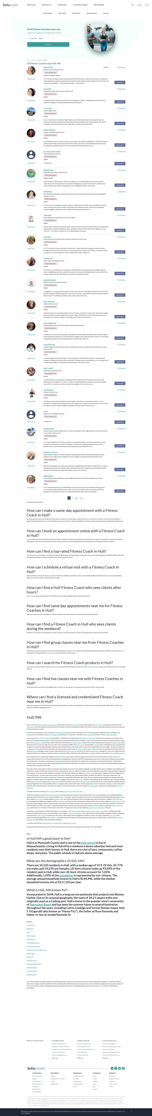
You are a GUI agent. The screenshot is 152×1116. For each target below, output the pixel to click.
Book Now (120, 82)
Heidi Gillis (47, 215)
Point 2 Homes (31, 936)
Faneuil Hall (121, 753)
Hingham (88, 749)
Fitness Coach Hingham (109, 1044)
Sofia (87, 519)
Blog (94, 1086)
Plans (74, 1086)
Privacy (111, 1086)
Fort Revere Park (84, 781)
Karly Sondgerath (50, 323)
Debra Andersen (50, 130)
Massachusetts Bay (38, 742)
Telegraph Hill (55, 781)
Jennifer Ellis (48, 258)
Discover (62, 5)
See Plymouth (31, 939)
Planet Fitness (41, 815)
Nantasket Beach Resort (34, 964)
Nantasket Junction (116, 801)
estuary (118, 757)
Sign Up (34, 1079)
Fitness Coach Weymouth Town (111, 1046)
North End (112, 753)
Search (48, 44)
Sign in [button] (140, 5)
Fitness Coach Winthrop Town (111, 1052)
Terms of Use (113, 1084)
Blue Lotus (113, 815)
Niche (28, 932)
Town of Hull (30, 925)
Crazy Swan (48, 108)
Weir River (61, 757)
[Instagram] (112, 1068)
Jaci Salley (47, 237)
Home (28, 60)
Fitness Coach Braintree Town (111, 1055)
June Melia (47, 89)
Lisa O (46, 411)
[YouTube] (119, 1068)
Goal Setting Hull (82, 1052)
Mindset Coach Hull (82, 1055)
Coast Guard (40, 799)
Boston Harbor (97, 725)
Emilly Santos (48, 67)
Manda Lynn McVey (51, 452)
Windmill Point (58, 799)
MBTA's (117, 799)
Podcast (95, 1089)
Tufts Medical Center (74, 811)
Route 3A (47, 797)
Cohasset (80, 749)
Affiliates (95, 1081)
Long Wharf (92, 753)
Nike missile (81, 745)
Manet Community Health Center (94, 811)
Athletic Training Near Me (59, 1044)
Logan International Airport (96, 807)
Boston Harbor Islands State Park (72, 791)
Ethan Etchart (49, 170)
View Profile (31, 79)
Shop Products (36, 1081)
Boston (35, 751)
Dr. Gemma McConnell (52, 151)
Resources (92, 13)
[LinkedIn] (123, 1068)
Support (76, 13)
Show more (55, 1058)
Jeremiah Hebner (50, 280)
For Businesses (77, 1081)
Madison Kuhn (49, 429)
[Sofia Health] (10, 5)
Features (47, 13)
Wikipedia (30, 929)
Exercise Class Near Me (58, 1052)
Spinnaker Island (116, 742)
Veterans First (36, 1089)
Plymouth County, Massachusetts (46, 725)
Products (46, 5)
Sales (106, 13)
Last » (81, 498)
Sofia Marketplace (93, 667)
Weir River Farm (52, 817)
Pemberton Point (72, 751)
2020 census (30, 727)
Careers (95, 1079)
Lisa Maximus (49, 390)
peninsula (76, 725)
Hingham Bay (31, 749)
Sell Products (54, 1084)
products (53, 667)
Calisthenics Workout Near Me (60, 1046)
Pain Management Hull (83, 1046)
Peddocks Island (49, 791)
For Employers (80, 5)
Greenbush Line (61, 801)
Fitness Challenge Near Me (59, 1055)
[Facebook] (115, 1068)
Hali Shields (48, 192)
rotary (62, 797)
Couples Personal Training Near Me (62, 1049)
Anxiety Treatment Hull (83, 1044)
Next (76, 498)
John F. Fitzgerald (53, 734)
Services (31, 5)
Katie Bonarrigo (49, 345)
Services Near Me (37, 1084)
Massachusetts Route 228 (52, 795)
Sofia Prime (48, 653)
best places (88, 842)
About (94, 1076)
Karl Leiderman (49, 301)
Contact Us (112, 1081)
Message (122, 67)
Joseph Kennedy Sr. (111, 734)
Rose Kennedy (89, 734)
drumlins (80, 779)
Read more (27, 1113)
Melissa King (48, 476)
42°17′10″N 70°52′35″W (44, 738)
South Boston (95, 751)
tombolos (37, 781)
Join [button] (147, 5)
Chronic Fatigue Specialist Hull (85, 1049)
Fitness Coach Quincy (108, 1049)
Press (94, 1084)
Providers (99, 5)
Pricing (62, 13)
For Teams (76, 1079)
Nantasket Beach (61, 732)
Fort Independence (93, 786)
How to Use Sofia (37, 1076)
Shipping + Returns (114, 1079)
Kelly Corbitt (48, 368)
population (66, 875)
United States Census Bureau (86, 738)
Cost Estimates (36, 1092)
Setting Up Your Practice (58, 1079)
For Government (78, 1084)
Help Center (112, 1076)
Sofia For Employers (78, 1076)
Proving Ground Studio (75, 813)
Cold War (96, 745)
